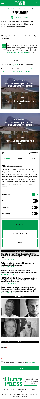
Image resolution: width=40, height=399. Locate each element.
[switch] (35, 201)
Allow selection (20, 233)
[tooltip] (10, 308)
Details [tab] (20, 159)
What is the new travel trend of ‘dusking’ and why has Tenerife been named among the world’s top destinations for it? (20, 255)
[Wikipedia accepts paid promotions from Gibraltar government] (20, 83)
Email (4, 348)
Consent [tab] (7, 159)
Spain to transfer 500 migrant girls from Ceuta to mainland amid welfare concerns (17, 264)
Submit (20, 368)
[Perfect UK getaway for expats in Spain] (20, 100)
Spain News (24, 36)
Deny (20, 243)
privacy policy (31, 362)
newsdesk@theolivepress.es (18, 52)
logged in (14, 65)
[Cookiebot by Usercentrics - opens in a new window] (29, 153)
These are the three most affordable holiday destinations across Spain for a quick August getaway (19, 271)
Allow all (20, 224)
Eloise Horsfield (22, 17)
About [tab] (33, 159)
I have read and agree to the (20, 362)
